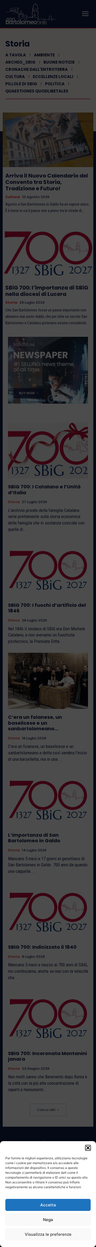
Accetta (48, 1204)
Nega (48, 1219)
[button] (88, 1148)
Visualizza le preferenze (48, 1234)
